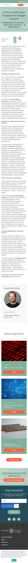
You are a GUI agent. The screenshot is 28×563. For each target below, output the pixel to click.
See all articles (14, 460)
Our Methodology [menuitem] (6, 537)
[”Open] (25, 5)
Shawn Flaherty (14, 27)
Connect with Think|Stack (14, 480)
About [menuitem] (3, 540)
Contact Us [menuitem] (4, 545)
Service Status (22, 1)
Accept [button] (14, 560)
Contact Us (20, 5)
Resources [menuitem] (4, 542)
